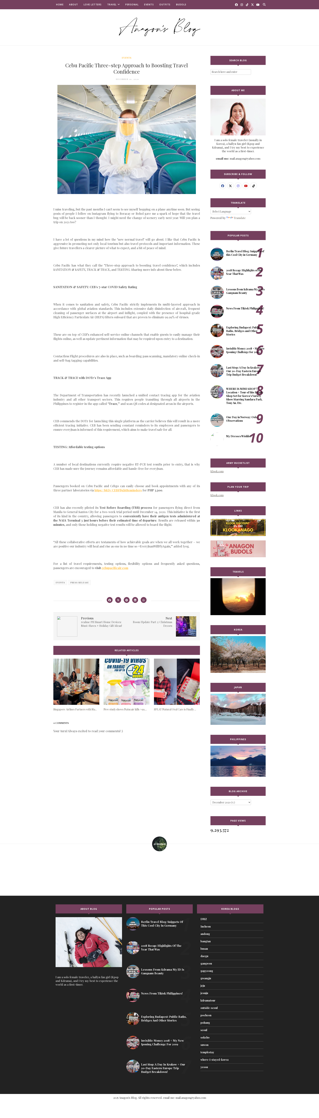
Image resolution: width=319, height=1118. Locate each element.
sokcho (205, 1037)
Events (149, 4)
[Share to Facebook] (110, 600)
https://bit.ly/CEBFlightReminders (118, 490)
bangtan (205, 941)
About (73, 4)
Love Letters (93, 4)
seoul (203, 1030)
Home (60, 4)
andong (205, 934)
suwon (204, 1045)
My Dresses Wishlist (238, 436)
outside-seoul (209, 1008)
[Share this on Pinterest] (127, 600)
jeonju (204, 993)
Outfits (165, 4)
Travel (112, 4)
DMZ (203, 919)
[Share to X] (118, 600)
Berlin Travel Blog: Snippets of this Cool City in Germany (245, 253)
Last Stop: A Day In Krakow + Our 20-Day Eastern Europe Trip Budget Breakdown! (244, 371)
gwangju (205, 978)
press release (79, 582)
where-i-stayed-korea (214, 1059)
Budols (181, 4)
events (126, 57)
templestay (207, 1052)
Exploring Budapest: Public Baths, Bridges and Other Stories (243, 331)
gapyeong (206, 971)
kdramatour (207, 1000)
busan (204, 948)
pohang (205, 1022)
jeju (202, 985)
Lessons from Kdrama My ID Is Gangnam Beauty (245, 291)
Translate (240, 218)
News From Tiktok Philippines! (245, 308)
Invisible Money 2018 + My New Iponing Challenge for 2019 (245, 350)
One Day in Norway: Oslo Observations (241, 418)
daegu (204, 956)
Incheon (205, 926)
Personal (132, 4)
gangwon (206, 963)
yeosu (204, 1067)
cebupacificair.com (115, 568)
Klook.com (217, 471)
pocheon (205, 1015)
